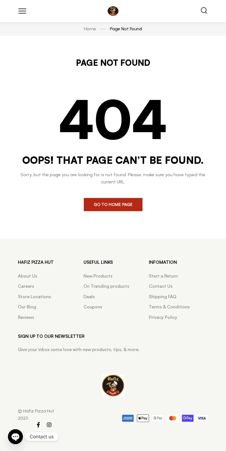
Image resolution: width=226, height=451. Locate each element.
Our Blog (27, 306)
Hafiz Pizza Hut (36, 262)
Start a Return (163, 276)
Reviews (26, 317)
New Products (98, 276)
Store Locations (34, 296)
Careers (26, 286)
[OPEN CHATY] (15, 436)
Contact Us (161, 286)
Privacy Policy (163, 317)
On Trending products (106, 286)
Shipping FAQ (162, 296)
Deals (89, 296)
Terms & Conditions (169, 306)
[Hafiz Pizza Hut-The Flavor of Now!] (113, 11)
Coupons (93, 306)
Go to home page (113, 204)
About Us (27, 276)
